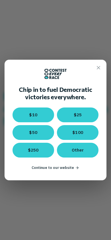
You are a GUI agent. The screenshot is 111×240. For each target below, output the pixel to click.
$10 (33, 114)
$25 (78, 114)
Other (78, 150)
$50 (33, 132)
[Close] (98, 67)
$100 (77, 132)
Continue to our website (53, 167)
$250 (33, 150)
